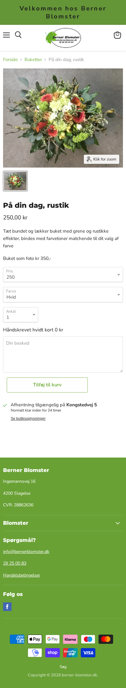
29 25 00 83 (14, 563)
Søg (63, 667)
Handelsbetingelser (21, 575)
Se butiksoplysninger (28, 418)
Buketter (33, 59)
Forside (10, 59)
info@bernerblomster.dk (26, 552)
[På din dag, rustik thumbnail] (15, 181)
